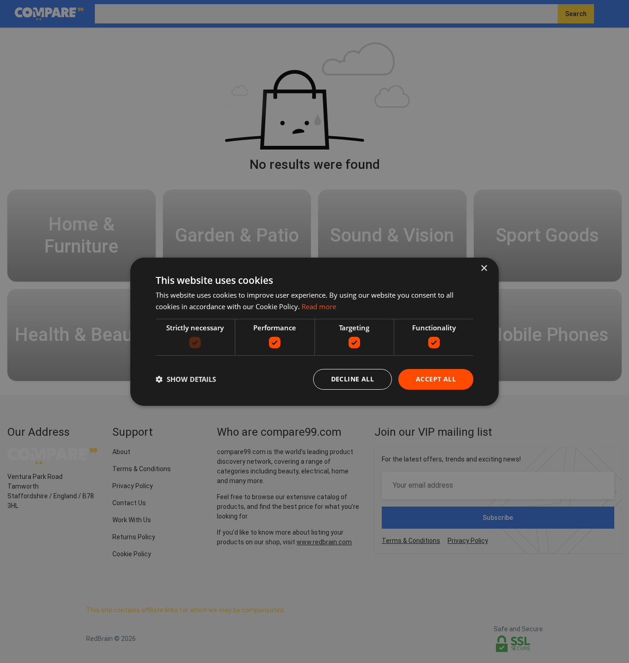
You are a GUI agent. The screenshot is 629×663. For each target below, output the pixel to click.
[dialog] (314, 331)
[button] (186, 379)
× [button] (483, 268)
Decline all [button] (352, 379)
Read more (319, 306)
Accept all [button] (436, 379)
